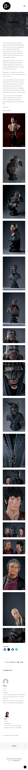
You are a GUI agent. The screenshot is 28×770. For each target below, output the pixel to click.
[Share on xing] (20, 662)
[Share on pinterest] (12, 662)
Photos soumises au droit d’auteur (14, 759)
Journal (14, 746)
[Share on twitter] (8, 662)
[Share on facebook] (6, 662)
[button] (24, 6)
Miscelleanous (11, 27)
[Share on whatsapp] (16, 662)
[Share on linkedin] (14, 662)
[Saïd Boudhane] (7, 6)
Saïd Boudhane (16, 761)
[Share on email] (22, 662)
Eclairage (17, 25)
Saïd (19, 27)
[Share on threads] (10, 662)
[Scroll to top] (25, 767)
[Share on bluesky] (18, 662)
